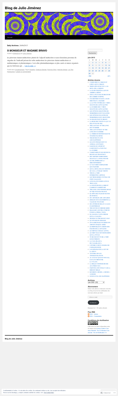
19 (102, 68)
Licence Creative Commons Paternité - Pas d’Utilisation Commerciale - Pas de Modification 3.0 (99, 330)
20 (106, 68)
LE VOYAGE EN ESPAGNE (98, 220)
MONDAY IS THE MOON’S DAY (100, 218)
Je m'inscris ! (93, 302)
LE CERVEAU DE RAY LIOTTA (99, 231)
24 (96, 71)
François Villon (52, 70)
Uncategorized (19, 70)
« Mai (89, 76)
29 (89, 73)
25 (99, 71)
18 (99, 68)
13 (106, 65)
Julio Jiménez (27, 53)
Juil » (109, 76)
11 (99, 65)
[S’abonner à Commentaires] (89, 316)
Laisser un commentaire (23, 72)
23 (93, 71)
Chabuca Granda (41, 70)
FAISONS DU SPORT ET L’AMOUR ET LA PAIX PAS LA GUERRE (98, 148)
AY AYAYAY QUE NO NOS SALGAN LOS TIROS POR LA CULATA (100, 260)
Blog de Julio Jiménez (23, 7)
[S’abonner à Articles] (89, 314)
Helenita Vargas (62, 70)
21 (109, 68)
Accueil (9, 37)
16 (93, 68)
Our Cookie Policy (49, 392)
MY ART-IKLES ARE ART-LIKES (100, 198)
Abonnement (93, 286)
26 (102, 71)
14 (109, 65)
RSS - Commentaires (96, 316)
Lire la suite (30, 66)
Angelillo (32, 70)
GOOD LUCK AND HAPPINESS (99, 276)
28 (109, 71)
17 (96, 68)
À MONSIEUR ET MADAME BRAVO (27, 50)
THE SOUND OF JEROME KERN (100, 208)
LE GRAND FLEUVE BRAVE (98, 119)
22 (89, 71)
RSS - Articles (94, 314)
